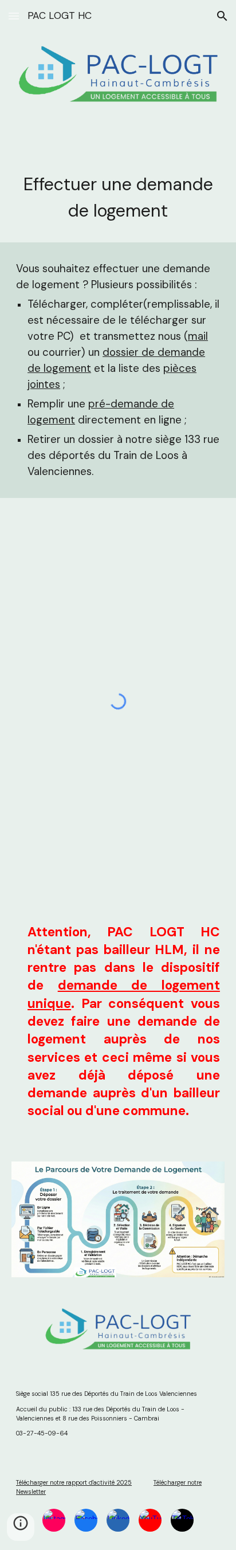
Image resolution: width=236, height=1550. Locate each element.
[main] (118, 198)
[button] (13, 16)
